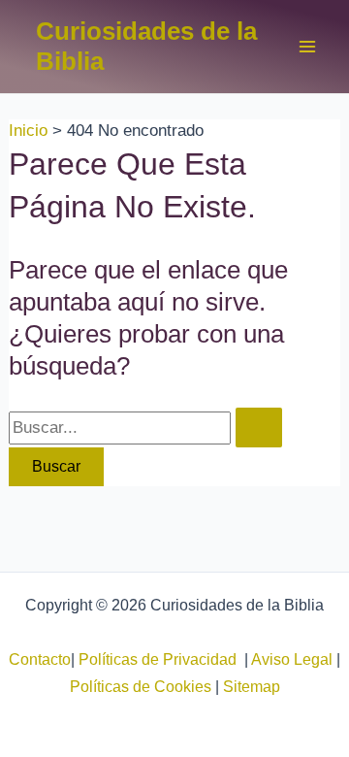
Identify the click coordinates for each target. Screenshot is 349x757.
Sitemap (251, 686)
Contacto (40, 659)
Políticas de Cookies (140, 686)
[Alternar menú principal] (308, 46)
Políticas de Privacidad (161, 659)
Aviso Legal (292, 659)
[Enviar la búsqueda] (259, 427)
